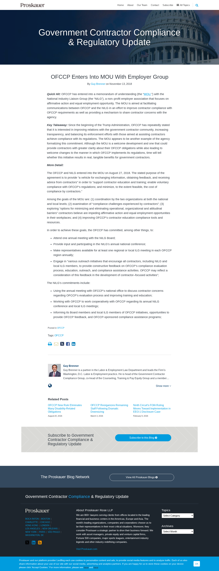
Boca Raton (32, 519)
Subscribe (168, 5)
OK (196, 564)
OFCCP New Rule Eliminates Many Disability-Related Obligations (65, 408)
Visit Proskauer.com (86, 549)
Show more (162, 386)
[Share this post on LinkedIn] (73, 344)
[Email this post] (56, 344)
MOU (147, 94)
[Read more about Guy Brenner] (50, 385)
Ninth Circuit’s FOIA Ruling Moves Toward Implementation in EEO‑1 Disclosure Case (152, 408)
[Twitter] (27, 542)
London (45, 525)
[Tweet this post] (62, 344)
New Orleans (50, 528)
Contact (155, 5)
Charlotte (31, 522)
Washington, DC (34, 535)
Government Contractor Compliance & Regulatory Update (109, 37)
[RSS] (40, 542)
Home (120, 5)
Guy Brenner (98, 84)
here (86, 567)
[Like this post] (68, 344)
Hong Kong (31, 525)
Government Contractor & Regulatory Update (77, 496)
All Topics (184, 5)
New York (31, 532)
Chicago (45, 522)
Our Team (142, 5)
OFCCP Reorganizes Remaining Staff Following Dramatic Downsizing (109, 408)
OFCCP (60, 328)
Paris (42, 532)
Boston (45, 519)
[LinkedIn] (33, 542)
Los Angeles (32, 528)
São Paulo (54, 532)
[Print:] (50, 344)
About (130, 5)
